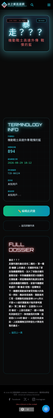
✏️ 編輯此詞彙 (26, 211)
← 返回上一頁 (15, 332)
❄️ (46, 408)
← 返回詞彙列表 (26, 225)
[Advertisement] (26, 84)
